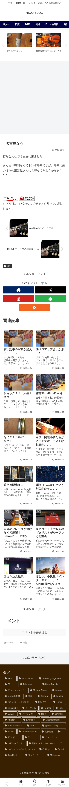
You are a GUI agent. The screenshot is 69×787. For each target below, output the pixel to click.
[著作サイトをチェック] (18, 289)
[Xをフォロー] (50, 289)
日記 (9, 266)
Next (66, 45)
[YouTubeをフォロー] (18, 298)
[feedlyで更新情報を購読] (50, 298)
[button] (62, 558)
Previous (2, 45)
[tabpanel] (19, 45)
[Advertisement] (34, 97)
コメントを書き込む (34, 632)
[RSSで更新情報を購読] (34, 307)
